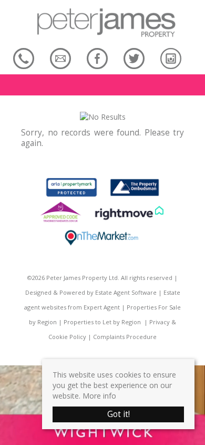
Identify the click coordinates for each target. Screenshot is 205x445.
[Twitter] (134, 58)
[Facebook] (97, 58)
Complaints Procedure (125, 337)
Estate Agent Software (126, 292)
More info (99, 396)
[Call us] (23, 58)
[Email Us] (60, 58)
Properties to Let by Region (102, 322)
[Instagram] (170, 58)
